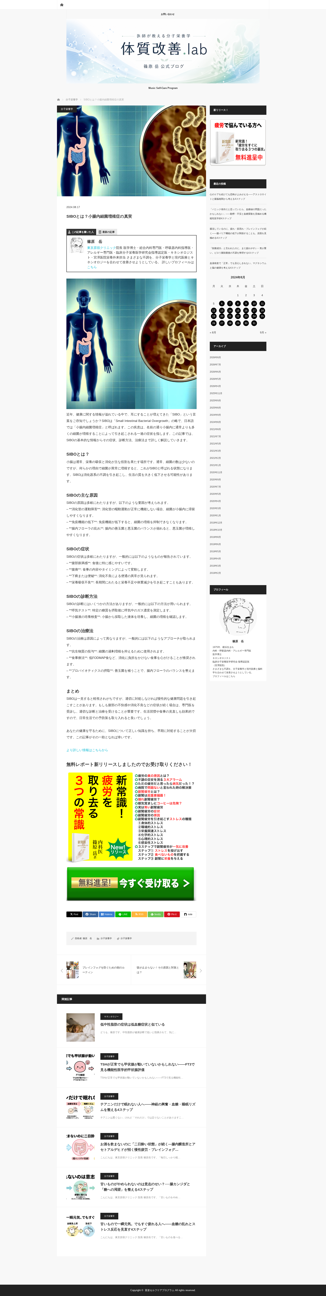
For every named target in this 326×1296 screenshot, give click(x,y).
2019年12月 (216, 522)
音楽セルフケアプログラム (159, 1290)
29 (237, 323)
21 (229, 316)
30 (246, 323)
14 (229, 310)
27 (221, 323)
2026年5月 (215, 379)
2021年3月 (215, 451)
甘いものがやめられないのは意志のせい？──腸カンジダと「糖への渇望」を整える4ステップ (145, 1186)
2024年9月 (215, 415)
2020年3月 (215, 508)
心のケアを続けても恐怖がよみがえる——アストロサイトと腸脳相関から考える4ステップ (238, 196)
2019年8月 (215, 537)
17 (254, 310)
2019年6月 (215, 544)
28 (229, 323)
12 (213, 310)
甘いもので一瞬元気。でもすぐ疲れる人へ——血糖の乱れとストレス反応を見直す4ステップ (147, 1226)
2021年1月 (215, 465)
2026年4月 (215, 386)
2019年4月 (215, 558)
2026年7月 (215, 364)
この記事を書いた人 (83, 232)
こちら (92, 267)
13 (221, 310)
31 (254, 323)
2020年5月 (215, 494)
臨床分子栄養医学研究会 (225, 661)
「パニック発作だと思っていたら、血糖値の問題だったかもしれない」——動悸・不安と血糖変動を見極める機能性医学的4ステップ (238, 214)
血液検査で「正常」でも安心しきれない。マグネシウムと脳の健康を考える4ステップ (238, 265)
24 (254, 316)
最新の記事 (108, 232)
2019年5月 (215, 551)
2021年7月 (215, 436)
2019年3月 (215, 566)
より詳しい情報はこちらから (87, 750)
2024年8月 (215, 422)
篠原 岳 (87, 938)
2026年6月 (215, 371)
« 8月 (213, 332)
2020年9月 (215, 479)
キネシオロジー (111, 1016)
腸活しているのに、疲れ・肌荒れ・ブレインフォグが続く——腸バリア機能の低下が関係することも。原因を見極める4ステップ (238, 233)
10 (254, 303)
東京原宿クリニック (101, 248)
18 (262, 310)
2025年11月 (216, 393)
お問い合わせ (168, 14)
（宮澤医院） (219, 665)
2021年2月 (215, 458)
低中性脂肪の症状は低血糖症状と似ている (132, 1024)
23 (246, 316)
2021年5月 (215, 443)
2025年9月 (215, 400)
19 (213, 316)
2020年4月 (215, 501)
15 (237, 310)
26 (213, 323)
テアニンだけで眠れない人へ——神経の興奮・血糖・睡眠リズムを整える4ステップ (147, 1107)
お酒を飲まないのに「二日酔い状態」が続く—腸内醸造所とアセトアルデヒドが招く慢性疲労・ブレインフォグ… (147, 1147)
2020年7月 (215, 486)
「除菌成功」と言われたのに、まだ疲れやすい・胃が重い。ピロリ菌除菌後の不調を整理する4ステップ (238, 250)
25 (262, 316)
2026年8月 (215, 357)
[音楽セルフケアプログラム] (163, 82)
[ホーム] (61, 4)
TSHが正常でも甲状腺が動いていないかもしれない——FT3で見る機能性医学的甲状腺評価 (147, 1067)
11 (262, 303)
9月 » (263, 332)
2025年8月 (215, 407)
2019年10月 (216, 530)
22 (237, 316)
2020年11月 (216, 472)
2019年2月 (215, 573)
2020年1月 (215, 515)
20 (221, 316)
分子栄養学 (67, 109)
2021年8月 (215, 429)
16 (246, 310)
